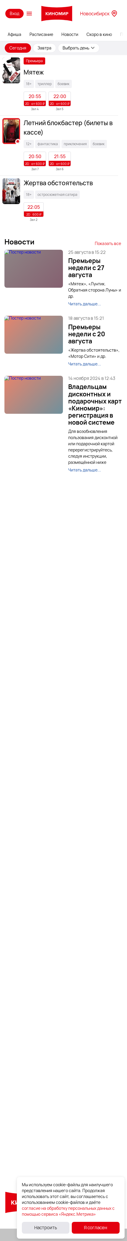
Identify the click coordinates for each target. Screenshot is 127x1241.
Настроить (45, 1228)
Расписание (41, 34)
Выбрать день (76, 48)
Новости (69, 34)
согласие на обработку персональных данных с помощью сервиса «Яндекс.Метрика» (68, 1211)
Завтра (44, 48)
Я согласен (95, 1228)
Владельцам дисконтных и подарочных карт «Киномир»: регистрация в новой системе (95, 404)
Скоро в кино (99, 34)
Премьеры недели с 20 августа (86, 334)
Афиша (14, 34)
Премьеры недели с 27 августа (86, 267)
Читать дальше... (84, 304)
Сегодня (17, 48)
